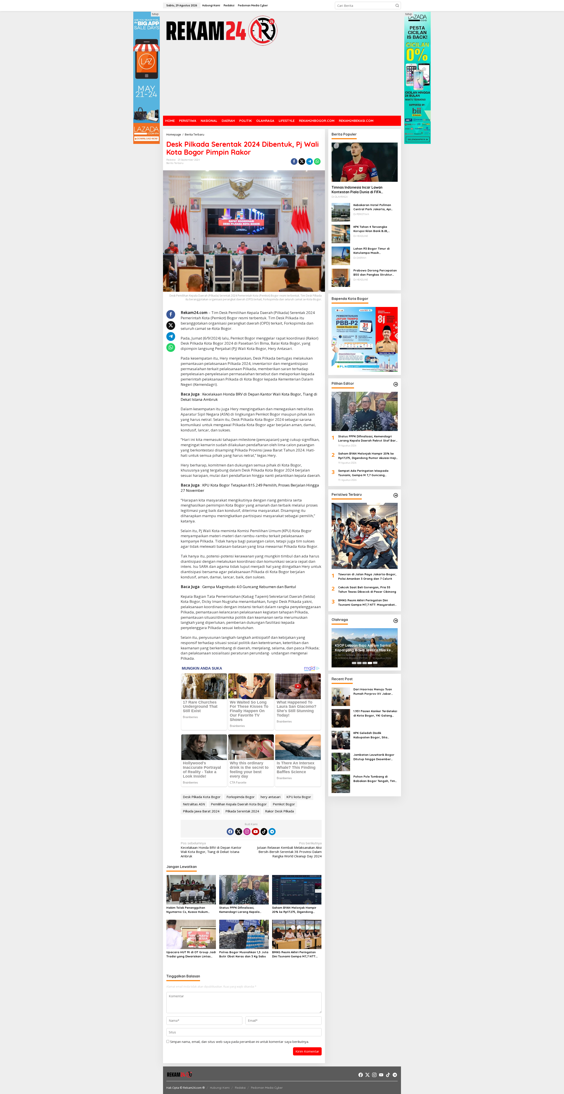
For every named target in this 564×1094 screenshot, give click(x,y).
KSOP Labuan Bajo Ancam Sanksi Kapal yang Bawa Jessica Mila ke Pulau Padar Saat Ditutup (363, 647)
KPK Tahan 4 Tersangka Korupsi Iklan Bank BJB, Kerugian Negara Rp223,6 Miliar (372, 229)
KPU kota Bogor (298, 797)
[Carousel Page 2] (359, 663)
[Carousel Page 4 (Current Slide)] (370, 663)
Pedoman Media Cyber (267, 1087)
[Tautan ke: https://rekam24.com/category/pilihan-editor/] (395, 384)
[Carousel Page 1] (354, 663)
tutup (155, 14)
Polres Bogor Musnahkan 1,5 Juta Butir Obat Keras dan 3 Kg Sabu (243, 954)
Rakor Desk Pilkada (279, 811)
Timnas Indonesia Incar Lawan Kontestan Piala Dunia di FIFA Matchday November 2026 (357, 189)
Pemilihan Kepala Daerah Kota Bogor (239, 804)
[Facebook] (230, 831)
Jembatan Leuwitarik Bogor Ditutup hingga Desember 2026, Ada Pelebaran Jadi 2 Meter (373, 757)
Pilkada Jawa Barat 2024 (201, 811)
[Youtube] (255, 831)
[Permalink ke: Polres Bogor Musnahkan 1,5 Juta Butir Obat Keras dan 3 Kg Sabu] (244, 934)
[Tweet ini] (302, 161)
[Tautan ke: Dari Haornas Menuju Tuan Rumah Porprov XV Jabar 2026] (341, 696)
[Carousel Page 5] (375, 663)
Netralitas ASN (194, 804)
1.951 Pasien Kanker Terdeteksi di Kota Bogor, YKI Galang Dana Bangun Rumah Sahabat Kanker (375, 714)
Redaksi (240, 1087)
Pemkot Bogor (284, 804)
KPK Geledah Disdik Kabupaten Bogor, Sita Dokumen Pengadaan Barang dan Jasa (375, 735)
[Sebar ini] (294, 161)
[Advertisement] (282, 81)
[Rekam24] (221, 30)
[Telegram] (272, 831)
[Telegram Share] (309, 161)
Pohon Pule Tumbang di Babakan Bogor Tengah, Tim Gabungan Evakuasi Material (374, 779)
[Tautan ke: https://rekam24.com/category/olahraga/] (395, 620)
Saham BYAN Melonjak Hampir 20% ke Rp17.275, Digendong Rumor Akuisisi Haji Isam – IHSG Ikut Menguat (295, 910)
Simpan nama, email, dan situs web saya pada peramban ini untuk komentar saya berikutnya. (239, 1041)
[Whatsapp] (317, 161)
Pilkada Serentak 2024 (242, 811)
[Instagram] (246, 831)
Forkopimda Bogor (240, 797)
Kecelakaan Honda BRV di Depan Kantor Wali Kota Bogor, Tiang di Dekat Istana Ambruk (211, 849)
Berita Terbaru (175, 163)
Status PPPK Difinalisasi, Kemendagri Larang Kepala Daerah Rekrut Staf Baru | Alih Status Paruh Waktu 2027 (241, 910)
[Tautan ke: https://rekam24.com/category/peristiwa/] (395, 495)
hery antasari (270, 797)
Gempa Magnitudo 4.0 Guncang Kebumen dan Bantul (249, 586)
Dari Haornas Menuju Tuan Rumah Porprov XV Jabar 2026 (372, 692)
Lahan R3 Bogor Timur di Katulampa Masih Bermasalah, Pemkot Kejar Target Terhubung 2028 (373, 251)
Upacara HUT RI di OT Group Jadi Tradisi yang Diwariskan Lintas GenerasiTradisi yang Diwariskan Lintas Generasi (191, 954)
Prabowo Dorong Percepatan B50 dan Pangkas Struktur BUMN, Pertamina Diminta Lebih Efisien (375, 273)
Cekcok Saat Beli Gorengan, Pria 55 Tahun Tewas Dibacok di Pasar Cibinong (367, 590)
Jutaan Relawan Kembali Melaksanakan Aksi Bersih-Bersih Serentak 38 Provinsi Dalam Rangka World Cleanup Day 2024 (289, 849)
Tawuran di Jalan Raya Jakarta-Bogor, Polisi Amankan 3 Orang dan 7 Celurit (367, 577)
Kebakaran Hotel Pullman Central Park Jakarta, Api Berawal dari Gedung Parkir (373, 207)
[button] (397, 5)
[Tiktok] (264, 831)
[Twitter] (238, 831)
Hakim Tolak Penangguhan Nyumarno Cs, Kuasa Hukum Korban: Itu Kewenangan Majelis (189, 910)
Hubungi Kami (220, 1087)
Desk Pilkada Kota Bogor (202, 797)
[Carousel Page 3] (364, 663)
